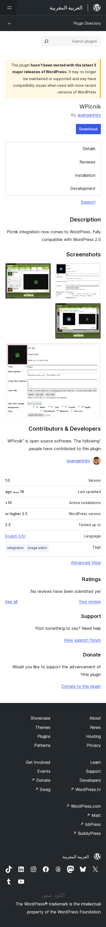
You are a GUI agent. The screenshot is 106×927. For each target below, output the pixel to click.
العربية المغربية (76, 856)
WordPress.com (83, 806)
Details (89, 148)
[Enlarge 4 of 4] (93, 349)
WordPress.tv (85, 789)
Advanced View (86, 562)
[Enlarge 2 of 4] (44, 270)
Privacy (94, 745)
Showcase (40, 718)
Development (82, 188)
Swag (42, 789)
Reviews (87, 162)
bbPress (90, 824)
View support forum (82, 640)
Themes (42, 727)
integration (15, 548)
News (95, 727)
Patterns (42, 745)
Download (88, 129)
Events (43, 771)
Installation (85, 175)
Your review (90, 601)
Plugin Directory (87, 23)
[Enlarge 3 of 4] (93, 310)
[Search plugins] (46, 41)
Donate (40, 780)
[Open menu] (8, 7)
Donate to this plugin (81, 686)
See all (11, 601)
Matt (93, 815)
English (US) (15, 536)
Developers (90, 780)
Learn (95, 762)
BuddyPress (87, 833)
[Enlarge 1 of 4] (93, 270)
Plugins (43, 736)
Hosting (93, 736)
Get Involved (38, 762)
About (95, 718)
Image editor (37, 548)
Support (88, 202)
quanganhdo (89, 115)
